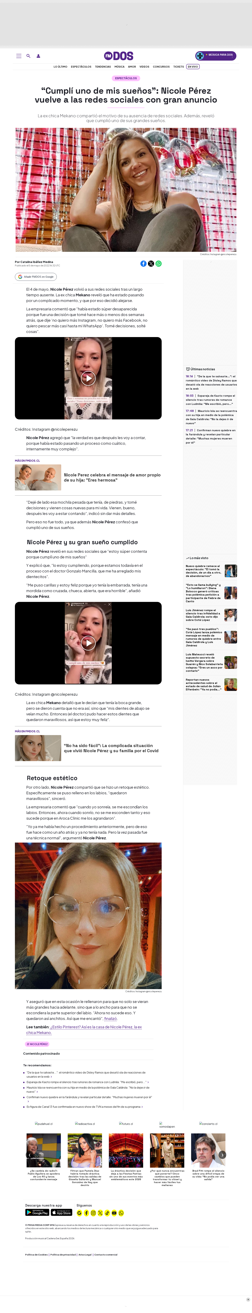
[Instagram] (93, 1212)
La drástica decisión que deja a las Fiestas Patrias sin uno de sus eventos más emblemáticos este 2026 (126, 1175)
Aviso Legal (85, 1254)
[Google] (79, 1212)
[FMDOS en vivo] (200, 56)
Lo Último (60, 66)
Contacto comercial (105, 1254)
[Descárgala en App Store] (61, 1212)
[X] (100, 1212)
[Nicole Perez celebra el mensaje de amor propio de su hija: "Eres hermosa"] (38, 477)
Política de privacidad (63, 1254)
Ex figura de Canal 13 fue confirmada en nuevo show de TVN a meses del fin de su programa (83, 1106)
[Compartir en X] (151, 264)
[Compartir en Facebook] (143, 264)
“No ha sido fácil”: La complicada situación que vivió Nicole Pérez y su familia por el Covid (111, 748)
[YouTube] (114, 1212)
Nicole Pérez (39, 1044)
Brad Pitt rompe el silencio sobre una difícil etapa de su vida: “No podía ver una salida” (208, 1175)
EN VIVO (193, 66)
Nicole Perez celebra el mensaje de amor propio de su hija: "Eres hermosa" (112, 477)
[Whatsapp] (121, 1212)
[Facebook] (86, 1212)
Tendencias (103, 66)
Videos (144, 66)
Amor (132, 66)
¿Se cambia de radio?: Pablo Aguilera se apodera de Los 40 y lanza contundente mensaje (44, 1175)
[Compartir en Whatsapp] (158, 264)
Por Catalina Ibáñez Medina (34, 262)
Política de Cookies (36, 1254)
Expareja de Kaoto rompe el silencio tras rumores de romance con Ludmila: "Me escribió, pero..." (86, 1082)
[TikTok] (107, 1212)
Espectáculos (81, 66)
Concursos (161, 66)
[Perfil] (38, 56)
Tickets (178, 66)
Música (119, 66)
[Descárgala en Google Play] (37, 1212)
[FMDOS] (118, 55)
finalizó (110, 1018)
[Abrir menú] (19, 56)
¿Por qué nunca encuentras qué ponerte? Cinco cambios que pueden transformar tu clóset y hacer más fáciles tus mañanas (167, 1178)
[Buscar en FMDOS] (28, 56)
